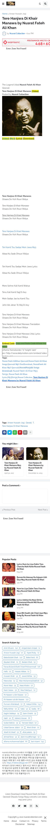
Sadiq (35, 709)
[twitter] (19, 806)
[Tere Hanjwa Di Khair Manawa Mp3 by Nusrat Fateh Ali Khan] (13, 453)
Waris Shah (33, 727)
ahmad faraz (10, 737)
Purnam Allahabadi (13, 704)
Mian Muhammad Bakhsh (31, 681)
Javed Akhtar (28, 676)
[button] (3, 4)
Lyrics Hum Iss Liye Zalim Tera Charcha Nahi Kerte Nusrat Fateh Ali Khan (31, 566)
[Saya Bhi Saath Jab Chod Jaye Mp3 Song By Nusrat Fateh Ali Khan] (8, 616)
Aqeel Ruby (33, 653)
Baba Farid (32, 657)
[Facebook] (4, 432)
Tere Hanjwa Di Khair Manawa (15, 231)
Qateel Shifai (33, 704)
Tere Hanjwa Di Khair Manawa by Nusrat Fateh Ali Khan (35, 466)
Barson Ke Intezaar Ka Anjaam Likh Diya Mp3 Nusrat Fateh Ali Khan (32, 578)
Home (4, 14)
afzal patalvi (29, 732)
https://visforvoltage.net (17, 763)
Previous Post (9, 510)
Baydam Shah (11, 662)
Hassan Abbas (22, 671)
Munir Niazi (10, 685)
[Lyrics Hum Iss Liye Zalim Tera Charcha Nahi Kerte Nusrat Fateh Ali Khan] (8, 567)
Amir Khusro (11, 648)
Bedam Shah (28, 662)
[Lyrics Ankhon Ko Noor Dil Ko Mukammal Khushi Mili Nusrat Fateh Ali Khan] (8, 603)
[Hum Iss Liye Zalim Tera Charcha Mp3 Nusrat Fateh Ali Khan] (8, 591)
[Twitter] (9, 432)
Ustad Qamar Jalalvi (13, 727)
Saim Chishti (29, 713)
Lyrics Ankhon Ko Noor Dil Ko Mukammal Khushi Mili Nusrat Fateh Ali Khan (30, 602)
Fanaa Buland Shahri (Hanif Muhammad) (22, 667)
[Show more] (30, 432)
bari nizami (37, 742)
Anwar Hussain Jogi (17, 14)
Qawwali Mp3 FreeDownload (20, 364)
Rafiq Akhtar (10, 709)
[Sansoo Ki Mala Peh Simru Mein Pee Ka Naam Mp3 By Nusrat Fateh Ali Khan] (8, 627)
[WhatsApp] (15, 432)
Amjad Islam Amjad (31, 648)
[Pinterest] (20, 432)
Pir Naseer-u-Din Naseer (15, 695)
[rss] (37, 806)
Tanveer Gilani (29, 723)
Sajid (7, 718)
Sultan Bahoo (11, 723)
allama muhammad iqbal (15, 742)
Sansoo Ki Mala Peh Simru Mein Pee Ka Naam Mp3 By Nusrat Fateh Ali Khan (32, 626)
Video (5, 138)
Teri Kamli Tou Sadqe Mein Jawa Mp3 (19, 247)
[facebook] (13, 806)
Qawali (29, 423)
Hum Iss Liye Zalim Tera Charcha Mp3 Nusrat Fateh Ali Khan (31, 590)
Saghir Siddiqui (11, 713)
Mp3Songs (12, 377)
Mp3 (12, 138)
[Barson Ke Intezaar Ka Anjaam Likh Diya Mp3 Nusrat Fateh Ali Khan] (8, 580)
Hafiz (7, 671)
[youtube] (25, 806)
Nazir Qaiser (10, 690)
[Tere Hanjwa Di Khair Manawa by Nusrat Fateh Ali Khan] (37, 453)
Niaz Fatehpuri (28, 690)
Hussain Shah (11, 676)
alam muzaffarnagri (30, 737)
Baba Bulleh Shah (13, 657)
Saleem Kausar (22, 718)
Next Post (42, 510)
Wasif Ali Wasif (11, 732)
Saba (24, 709)
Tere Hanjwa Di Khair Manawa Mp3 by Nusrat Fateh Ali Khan (12, 466)
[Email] (25, 432)
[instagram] (31, 806)
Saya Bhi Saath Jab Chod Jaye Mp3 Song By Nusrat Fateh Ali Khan (32, 614)
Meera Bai (9, 681)
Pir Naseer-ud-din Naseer (16, 699)
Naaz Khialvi (26, 685)
